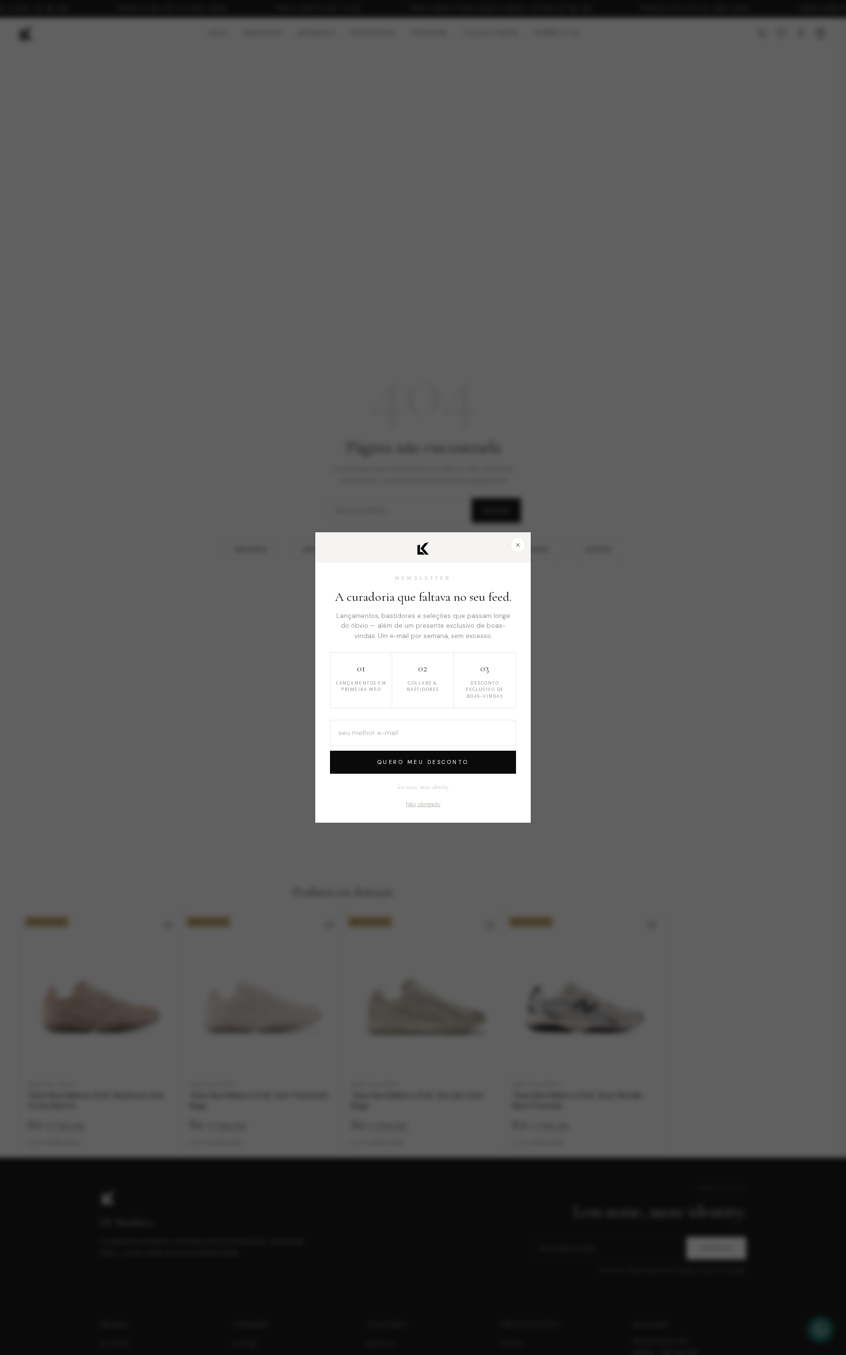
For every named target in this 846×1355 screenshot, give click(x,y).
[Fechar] (518, 545)
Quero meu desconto (423, 762)
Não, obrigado (423, 804)
